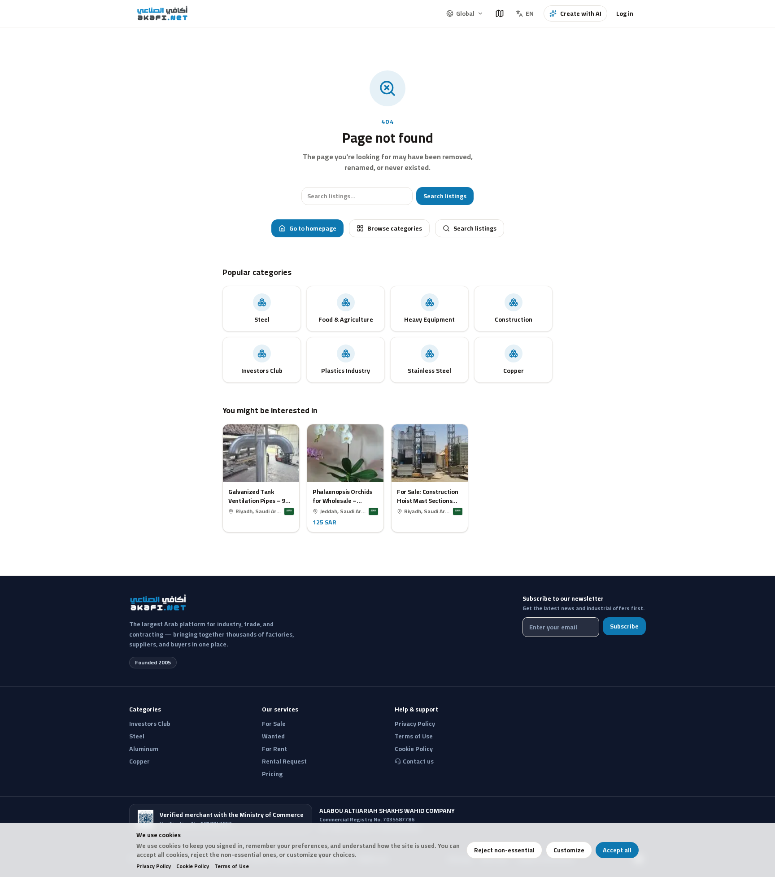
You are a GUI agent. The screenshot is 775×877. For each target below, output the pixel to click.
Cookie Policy (192, 866)
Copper (139, 761)
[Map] (500, 13)
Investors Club (149, 723)
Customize (568, 850)
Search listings (444, 196)
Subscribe (624, 626)
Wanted (273, 736)
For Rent (274, 748)
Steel (136, 736)
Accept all (617, 850)
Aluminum (143, 748)
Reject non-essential (504, 850)
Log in (624, 13)
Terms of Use (231, 866)
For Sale (274, 723)
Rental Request (284, 761)
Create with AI (580, 13)
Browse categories (394, 228)
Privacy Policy (153, 866)
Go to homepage (312, 228)
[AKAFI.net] (163, 13)
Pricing (272, 773)
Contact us (418, 761)
